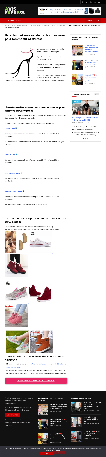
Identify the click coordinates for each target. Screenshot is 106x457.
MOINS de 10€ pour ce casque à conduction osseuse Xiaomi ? (91, 49)
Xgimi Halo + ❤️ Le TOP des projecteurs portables (92, 434)
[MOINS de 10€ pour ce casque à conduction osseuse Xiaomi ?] (77, 50)
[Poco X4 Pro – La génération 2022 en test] (76, 422)
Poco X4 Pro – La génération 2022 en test (91, 419)
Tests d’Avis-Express (13, 20)
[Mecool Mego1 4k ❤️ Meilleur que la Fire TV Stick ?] (77, 65)
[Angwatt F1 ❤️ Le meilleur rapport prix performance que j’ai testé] (77, 79)
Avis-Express (91, 54)
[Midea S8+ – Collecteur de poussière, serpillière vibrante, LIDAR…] (76, 407)
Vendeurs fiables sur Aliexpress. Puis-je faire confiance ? (48, 25)
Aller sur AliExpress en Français (36, 380)
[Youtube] (91, 2)
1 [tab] (83, 138)
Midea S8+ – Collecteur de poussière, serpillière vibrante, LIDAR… (92, 405)
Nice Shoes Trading (12, 173)
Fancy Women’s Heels (13, 191)
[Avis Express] (15, 11)
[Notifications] (99, 2)
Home (7, 25)
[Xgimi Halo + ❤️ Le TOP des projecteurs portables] (76, 436)
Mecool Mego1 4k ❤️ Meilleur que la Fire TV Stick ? (91, 62)
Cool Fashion (10, 155)
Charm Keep (10, 129)
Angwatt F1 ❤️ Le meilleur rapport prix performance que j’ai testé (91, 78)
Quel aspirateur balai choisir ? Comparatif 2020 (85, 118)
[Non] (58, 452)
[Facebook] (82, 2)
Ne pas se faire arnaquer (19, 25)
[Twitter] (87, 2)
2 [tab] (85, 138)
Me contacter (12, 415)
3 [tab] (87, 138)
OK (47, 454)
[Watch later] (95, 2)
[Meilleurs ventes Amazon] (69, 11)
